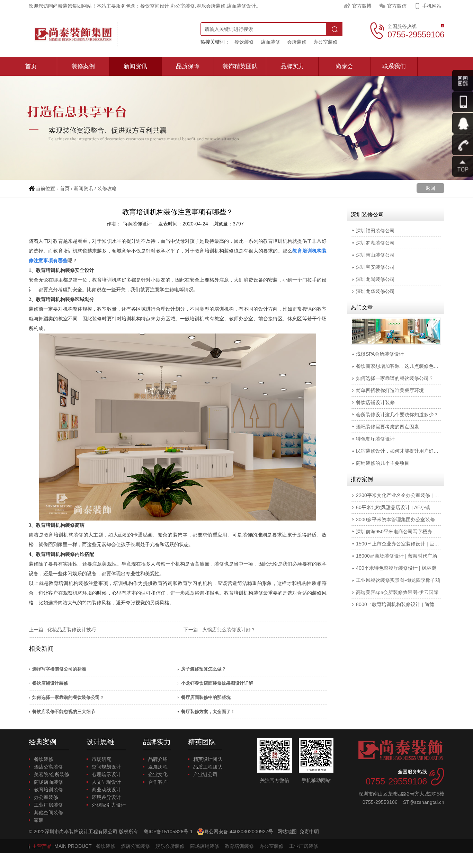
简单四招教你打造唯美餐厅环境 (390, 390)
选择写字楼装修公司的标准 (59, 669)
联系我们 (394, 66)
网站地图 (287, 831)
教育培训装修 (48, 789)
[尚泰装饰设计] (73, 34)
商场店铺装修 (204, 846)
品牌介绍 (158, 759)
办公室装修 (325, 42)
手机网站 (431, 6)
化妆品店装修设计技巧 (71, 629)
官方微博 (362, 6)
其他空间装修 (48, 812)
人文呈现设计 (106, 782)
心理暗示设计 (106, 774)
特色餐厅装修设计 (375, 439)
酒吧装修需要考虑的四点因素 (387, 426)
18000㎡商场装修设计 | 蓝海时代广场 (396, 556)
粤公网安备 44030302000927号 (238, 831)
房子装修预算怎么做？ (203, 669)
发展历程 (158, 767)
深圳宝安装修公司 (375, 267)
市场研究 (101, 759)
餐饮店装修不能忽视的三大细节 (63, 711)
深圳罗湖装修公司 (375, 243)
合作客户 (158, 782)
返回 (430, 188)
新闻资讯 (135, 66)
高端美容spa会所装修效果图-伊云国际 (397, 592)
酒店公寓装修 (48, 767)
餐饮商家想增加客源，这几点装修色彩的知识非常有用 (414, 366)
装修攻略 (107, 188)
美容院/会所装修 (51, 774)
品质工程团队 (207, 767)
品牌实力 (292, 66)
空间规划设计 (106, 767)
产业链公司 (205, 774)
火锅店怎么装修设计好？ (229, 629)
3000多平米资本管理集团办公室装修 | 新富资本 (407, 519)
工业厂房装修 (48, 805)
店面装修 (270, 42)
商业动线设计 (106, 789)
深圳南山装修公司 (375, 255)
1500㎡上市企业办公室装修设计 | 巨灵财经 (402, 544)
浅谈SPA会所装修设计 (380, 354)
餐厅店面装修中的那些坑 (206, 697)
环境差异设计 (106, 797)
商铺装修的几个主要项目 (382, 463)
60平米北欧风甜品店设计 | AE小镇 (393, 507)
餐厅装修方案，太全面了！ (208, 711)
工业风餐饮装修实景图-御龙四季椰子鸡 (398, 580)
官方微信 (397, 6)
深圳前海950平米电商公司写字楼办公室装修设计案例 (413, 531)
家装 (39, 820)
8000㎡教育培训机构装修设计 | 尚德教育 (400, 604)
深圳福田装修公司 (375, 230)
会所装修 (296, 42)
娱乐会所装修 (170, 846)
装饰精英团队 (240, 66)
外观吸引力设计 (109, 805)
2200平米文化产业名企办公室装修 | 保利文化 (405, 495)
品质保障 (187, 66)
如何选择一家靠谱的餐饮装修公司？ (68, 697)
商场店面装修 (48, 782)
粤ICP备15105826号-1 (168, 831)
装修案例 (83, 66)
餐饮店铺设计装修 (50, 683)
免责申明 (309, 831)
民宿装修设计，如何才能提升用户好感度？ (402, 451)
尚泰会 (344, 66)
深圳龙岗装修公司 (375, 279)
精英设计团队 (207, 759)
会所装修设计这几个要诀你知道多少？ (397, 414)
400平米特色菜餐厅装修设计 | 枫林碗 (396, 568)
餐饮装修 (244, 42)
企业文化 (158, 774)
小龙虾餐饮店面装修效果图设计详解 (217, 683)
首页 (31, 66)
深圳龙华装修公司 (375, 291)
